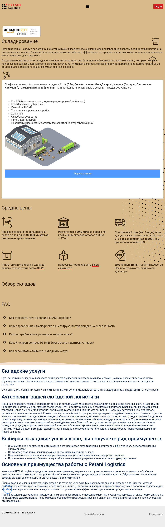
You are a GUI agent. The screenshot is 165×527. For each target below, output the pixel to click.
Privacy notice (156, 514)
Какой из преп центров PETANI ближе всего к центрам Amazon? (51, 342)
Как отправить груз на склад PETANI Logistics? (40, 317)
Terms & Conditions (94, 514)
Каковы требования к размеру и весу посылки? (41, 334)
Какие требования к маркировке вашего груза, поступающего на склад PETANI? (62, 326)
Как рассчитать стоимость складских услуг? (38, 351)
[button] (87, 6)
